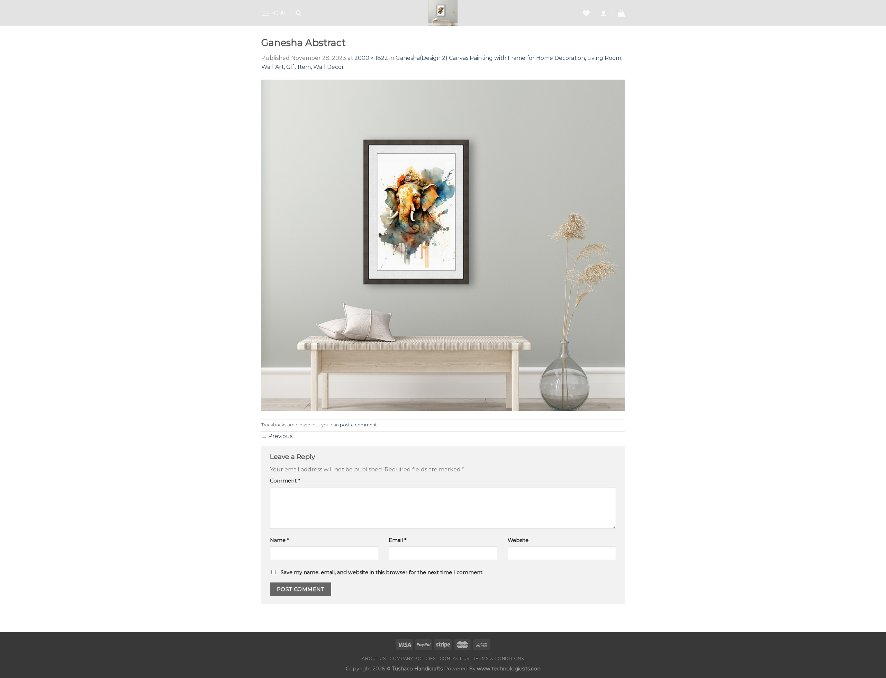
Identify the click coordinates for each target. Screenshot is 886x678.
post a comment (358, 424)
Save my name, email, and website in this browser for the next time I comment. (382, 572)
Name (279, 540)
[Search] (298, 13)
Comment (285, 481)
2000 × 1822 (371, 58)
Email (397, 540)
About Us (374, 658)
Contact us (455, 658)
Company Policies (412, 658)
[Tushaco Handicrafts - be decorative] (443, 13)
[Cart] (621, 13)
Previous (276, 436)
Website (518, 540)
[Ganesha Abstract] (443, 245)
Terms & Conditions (498, 658)
